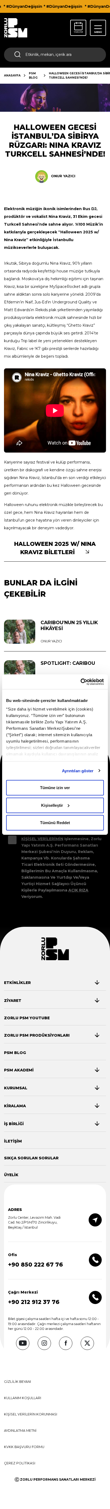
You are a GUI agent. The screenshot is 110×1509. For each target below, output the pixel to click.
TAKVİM (78, 32)
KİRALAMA (15, 1105)
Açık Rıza (78, 890)
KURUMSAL (15, 1088)
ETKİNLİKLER (17, 982)
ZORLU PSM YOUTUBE (27, 1018)
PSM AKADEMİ (19, 1070)
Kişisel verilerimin (42, 838)
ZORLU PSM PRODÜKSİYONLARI (37, 1035)
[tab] (51, 982)
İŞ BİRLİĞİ (14, 1123)
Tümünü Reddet (55, 822)
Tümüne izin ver (55, 787)
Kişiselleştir (52, 805)
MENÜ (98, 32)
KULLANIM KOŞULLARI (22, 1398)
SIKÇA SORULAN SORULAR (31, 1158)
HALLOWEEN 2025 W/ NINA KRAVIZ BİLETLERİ (55, 548)
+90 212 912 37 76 (34, 1302)
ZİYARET (12, 1000)
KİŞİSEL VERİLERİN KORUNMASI (30, 1414)
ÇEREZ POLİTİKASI (19, 1463)
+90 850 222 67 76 (35, 1264)
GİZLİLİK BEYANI (17, 1382)
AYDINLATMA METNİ (20, 1431)
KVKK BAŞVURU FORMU (24, 1447)
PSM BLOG (33, 75)
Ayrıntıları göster (78, 770)
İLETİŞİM (13, 1141)
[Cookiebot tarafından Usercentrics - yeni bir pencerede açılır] (80, 681)
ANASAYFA (12, 75)
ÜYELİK (11, 1174)
